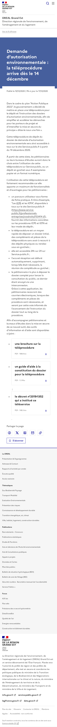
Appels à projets (8, 557)
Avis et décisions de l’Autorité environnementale (21, 547)
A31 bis (5, 598)
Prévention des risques (11, 505)
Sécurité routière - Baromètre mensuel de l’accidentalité (24, 582)
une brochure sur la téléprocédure (28, 346)
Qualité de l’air (8, 618)
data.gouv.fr (29, 700)
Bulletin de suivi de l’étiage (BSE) (14, 577)
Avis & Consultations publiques (14, 552)
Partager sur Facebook (9, 433)
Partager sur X (17, 433)
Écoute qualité (8, 474)
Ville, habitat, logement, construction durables (20, 520)
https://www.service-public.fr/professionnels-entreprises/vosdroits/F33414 (26, 213)
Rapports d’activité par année (14, 469)
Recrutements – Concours (12, 532)
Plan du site (6, 709)
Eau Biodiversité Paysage (12, 490)
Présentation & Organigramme (14, 459)
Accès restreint (8, 479)
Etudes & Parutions (9, 542)
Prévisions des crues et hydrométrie (16, 608)
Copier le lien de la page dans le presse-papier (40, 433)
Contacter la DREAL (31, 709)
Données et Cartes (9, 562)
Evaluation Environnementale (13, 500)
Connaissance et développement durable (18, 510)
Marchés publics (8, 567)
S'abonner (18, 440)
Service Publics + (8, 587)
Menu (53, 3)
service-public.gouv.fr (28, 695)
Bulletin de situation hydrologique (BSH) (18, 572)
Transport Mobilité (9, 495)
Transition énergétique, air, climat (15, 515)
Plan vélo (5, 603)
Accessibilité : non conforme (21, 713)
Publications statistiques (11, 537)
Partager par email (32, 433)
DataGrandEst (8, 613)
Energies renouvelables (11, 623)
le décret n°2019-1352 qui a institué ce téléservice (29, 400)
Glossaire (17, 709)
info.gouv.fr (7, 695)
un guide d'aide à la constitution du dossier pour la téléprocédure (30, 370)
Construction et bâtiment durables (16, 628)
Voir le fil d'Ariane (9, 31)
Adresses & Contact (10, 464)
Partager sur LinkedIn (25, 433)
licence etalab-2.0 (9, 723)
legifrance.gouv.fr (10, 700)
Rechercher (47, 3)
